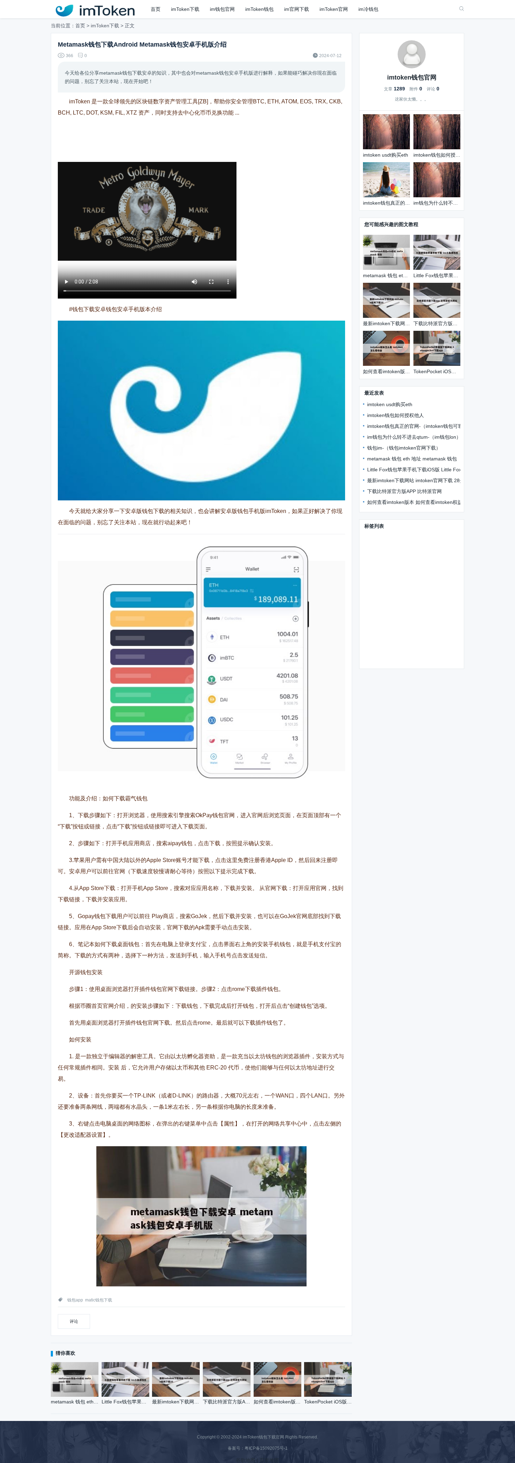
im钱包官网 (222, 9)
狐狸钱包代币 (419, 608)
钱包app (75, 1300)
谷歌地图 (245, 1460)
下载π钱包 (376, 547)
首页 (155, 9)
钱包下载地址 (379, 557)
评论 (74, 1321)
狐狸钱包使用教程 (384, 659)
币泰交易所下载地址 (408, 588)
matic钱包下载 (98, 1300)
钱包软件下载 (379, 578)
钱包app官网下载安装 (388, 567)
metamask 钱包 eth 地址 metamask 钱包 (412, 459)
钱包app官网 (379, 649)
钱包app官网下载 (427, 618)
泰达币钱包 (415, 639)
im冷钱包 (368, 9)
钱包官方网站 (414, 557)
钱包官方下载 (379, 537)
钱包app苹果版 (381, 639)
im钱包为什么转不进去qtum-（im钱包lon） (414, 437)
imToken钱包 (259, 9)
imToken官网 (334, 9)
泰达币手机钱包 (382, 608)
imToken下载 (185, 9)
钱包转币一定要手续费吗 (425, 649)
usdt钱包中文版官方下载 (415, 628)
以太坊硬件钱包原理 (431, 598)
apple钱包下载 (433, 567)
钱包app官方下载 (384, 618)
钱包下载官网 (414, 537)
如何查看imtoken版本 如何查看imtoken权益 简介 (420, 502)
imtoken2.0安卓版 (384, 598)
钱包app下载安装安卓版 (419, 547)
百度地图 (269, 1460)
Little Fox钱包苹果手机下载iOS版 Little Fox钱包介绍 (424, 469)
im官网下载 (296, 9)
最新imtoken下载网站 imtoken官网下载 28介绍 (418, 480)
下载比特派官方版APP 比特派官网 (404, 491)
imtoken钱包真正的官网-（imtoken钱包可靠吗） (420, 426)
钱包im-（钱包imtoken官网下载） (404, 448)
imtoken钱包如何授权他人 (395, 415)
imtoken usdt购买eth (389, 404)
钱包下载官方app (418, 578)
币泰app (374, 628)
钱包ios (373, 588)
